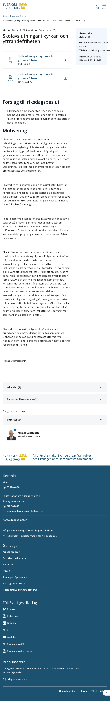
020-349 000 (13, 506)
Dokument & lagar (18, 16)
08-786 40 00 (13, 487)
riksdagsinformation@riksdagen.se (24, 511)
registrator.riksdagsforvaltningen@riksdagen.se (31, 535)
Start (5, 16)
